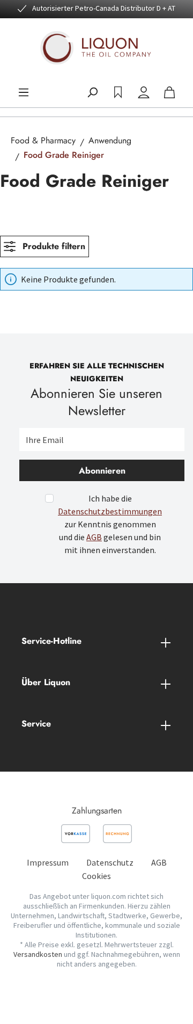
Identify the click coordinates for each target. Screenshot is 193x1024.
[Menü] (23, 92)
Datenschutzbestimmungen (110, 511)
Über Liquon (45, 682)
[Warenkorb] (169, 92)
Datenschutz (109, 862)
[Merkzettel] (118, 92)
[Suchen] (92, 92)
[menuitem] (48, 862)
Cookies (96, 875)
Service (36, 723)
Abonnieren (102, 470)
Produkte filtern (52, 246)
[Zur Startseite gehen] (96, 47)
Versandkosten (37, 954)
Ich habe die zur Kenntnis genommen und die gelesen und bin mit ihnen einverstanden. (110, 524)
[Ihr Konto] (144, 92)
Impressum (48, 862)
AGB (94, 537)
